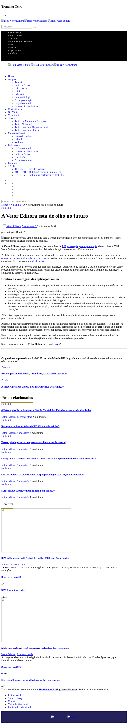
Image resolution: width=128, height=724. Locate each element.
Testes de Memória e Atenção (30, 121)
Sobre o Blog (15, 35)
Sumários (13, 53)
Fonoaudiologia (23, 97)
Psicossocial (21, 88)
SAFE (11, 166)
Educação (20, 94)
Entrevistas (14, 145)
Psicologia (20, 157)
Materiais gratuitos (17, 133)
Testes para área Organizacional (31, 127)
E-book (18, 139)
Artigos (12, 79)
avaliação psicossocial (37, 258)
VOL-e (12, 47)
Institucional (14, 32)
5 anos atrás (28, 226)
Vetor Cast (13, 115)
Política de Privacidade (20, 707)
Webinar (19, 142)
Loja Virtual (14, 50)
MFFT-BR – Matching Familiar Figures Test (38, 172)
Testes (11, 118)
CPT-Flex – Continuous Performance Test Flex (39, 175)
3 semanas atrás (25, 654)
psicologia (72, 246)
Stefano (5, 564)
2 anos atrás (23, 432)
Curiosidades (15, 109)
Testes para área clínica (27, 130)
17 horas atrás (18, 564)
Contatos (12, 38)
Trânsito (19, 82)
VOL (11, 44)
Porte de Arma (22, 85)
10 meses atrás (24, 416)
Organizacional (23, 103)
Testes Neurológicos (25, 124)
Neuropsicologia (23, 100)
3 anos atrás (23, 481)
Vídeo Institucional (18, 704)
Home (11, 76)
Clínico (18, 91)
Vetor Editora (14, 226)
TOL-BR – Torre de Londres (30, 169)
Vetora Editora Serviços (20, 41)
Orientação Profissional (27, 106)
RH (64, 246)
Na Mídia (13, 112)
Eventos (12, 163)
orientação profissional (13, 258)
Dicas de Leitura (23, 136)
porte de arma (37, 261)
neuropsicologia (88, 246)
